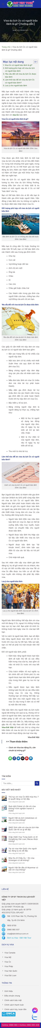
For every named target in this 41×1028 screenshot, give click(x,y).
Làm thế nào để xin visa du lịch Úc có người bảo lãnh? (20, 81)
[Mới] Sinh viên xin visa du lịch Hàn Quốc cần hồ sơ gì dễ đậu (24, 828)
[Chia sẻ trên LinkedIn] (31, 758)
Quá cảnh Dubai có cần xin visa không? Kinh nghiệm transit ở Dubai (22, 808)
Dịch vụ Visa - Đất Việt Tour (19, 938)
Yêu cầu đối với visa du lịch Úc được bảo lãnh (20, 75)
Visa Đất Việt (8, 727)
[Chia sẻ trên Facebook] (14, 758)
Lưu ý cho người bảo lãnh (16, 85)
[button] (3, 4)
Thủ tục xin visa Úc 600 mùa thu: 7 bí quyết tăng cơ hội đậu (24, 798)
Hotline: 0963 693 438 (29, 1025)
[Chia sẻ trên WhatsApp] (10, 758)
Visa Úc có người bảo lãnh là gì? (18, 65)
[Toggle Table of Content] (34, 62)
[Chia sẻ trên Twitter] (18, 758)
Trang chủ (6, 47)
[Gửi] (37, 783)
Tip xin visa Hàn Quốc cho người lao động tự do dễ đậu (23, 850)
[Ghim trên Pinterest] (27, 758)
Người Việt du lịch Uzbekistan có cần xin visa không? (23, 819)
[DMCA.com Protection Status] (8, 1014)
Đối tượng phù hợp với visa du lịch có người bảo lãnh (20, 69)
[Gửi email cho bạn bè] (22, 758)
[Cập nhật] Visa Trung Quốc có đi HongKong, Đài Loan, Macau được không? (23, 839)
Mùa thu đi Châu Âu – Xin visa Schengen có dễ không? (21, 859)
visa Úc (16, 115)
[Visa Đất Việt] (20, 4)
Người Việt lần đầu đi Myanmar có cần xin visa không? (23, 869)
